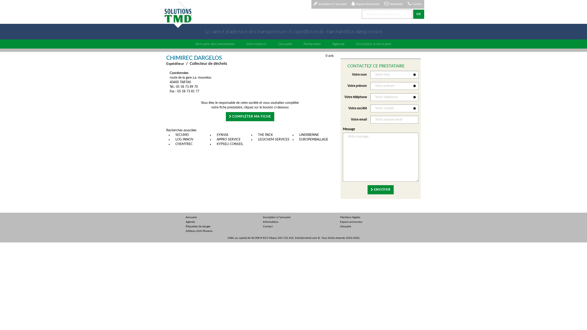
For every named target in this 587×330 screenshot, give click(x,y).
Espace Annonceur (368, 4)
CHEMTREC (184, 144)
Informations (256, 44)
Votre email (359, 119)
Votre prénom (357, 86)
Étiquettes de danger (198, 226)
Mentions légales (350, 217)
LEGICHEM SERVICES (273, 139)
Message (349, 129)
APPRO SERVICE (229, 139)
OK (418, 14)
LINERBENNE (309, 135)
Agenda (338, 44)
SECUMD (182, 135)
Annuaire (191, 217)
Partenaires (312, 44)
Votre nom (359, 74)
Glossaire (285, 44)
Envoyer (381, 189)
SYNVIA (222, 135)
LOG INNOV (184, 139)
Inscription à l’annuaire (332, 4)
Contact (417, 4)
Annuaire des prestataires (215, 44)
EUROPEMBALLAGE (313, 139)
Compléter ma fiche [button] (251, 116)
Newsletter (396, 4)
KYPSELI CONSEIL (230, 144)
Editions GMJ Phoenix (199, 231)
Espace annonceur (351, 221)
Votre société (357, 108)
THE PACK (265, 135)
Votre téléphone (355, 97)
